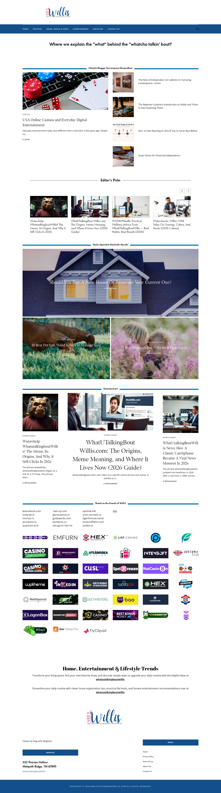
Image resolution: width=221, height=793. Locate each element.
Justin (27, 140)
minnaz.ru (28, 518)
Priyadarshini (31, 483)
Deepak (67, 356)
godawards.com (62, 518)
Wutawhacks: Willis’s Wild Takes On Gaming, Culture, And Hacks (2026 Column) (171, 224)
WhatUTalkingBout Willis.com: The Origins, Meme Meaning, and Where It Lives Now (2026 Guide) (89, 226)
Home (145, 751)
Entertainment (29, 436)
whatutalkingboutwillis (110, 679)
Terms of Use (148, 761)
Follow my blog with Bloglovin (37, 741)
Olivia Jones (155, 353)
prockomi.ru (30, 522)
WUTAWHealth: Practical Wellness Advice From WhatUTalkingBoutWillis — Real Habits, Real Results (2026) (130, 226)
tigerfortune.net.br (93, 518)
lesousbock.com (32, 511)
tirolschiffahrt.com (93, 522)
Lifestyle (26, 114)
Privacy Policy (148, 756)
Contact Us (147, 771)
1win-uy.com (60, 511)
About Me (147, 766)
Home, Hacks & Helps (110, 276)
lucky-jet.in (29, 514)
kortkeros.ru (60, 522)
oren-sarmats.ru (92, 514)
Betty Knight (111, 288)
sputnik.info (89, 511)
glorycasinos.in (61, 514)
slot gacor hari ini (62, 525)
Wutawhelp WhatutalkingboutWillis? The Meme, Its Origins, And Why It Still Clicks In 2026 (48, 226)
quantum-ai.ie (30, 525)
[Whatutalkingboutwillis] (58, 12)
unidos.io (88, 525)
